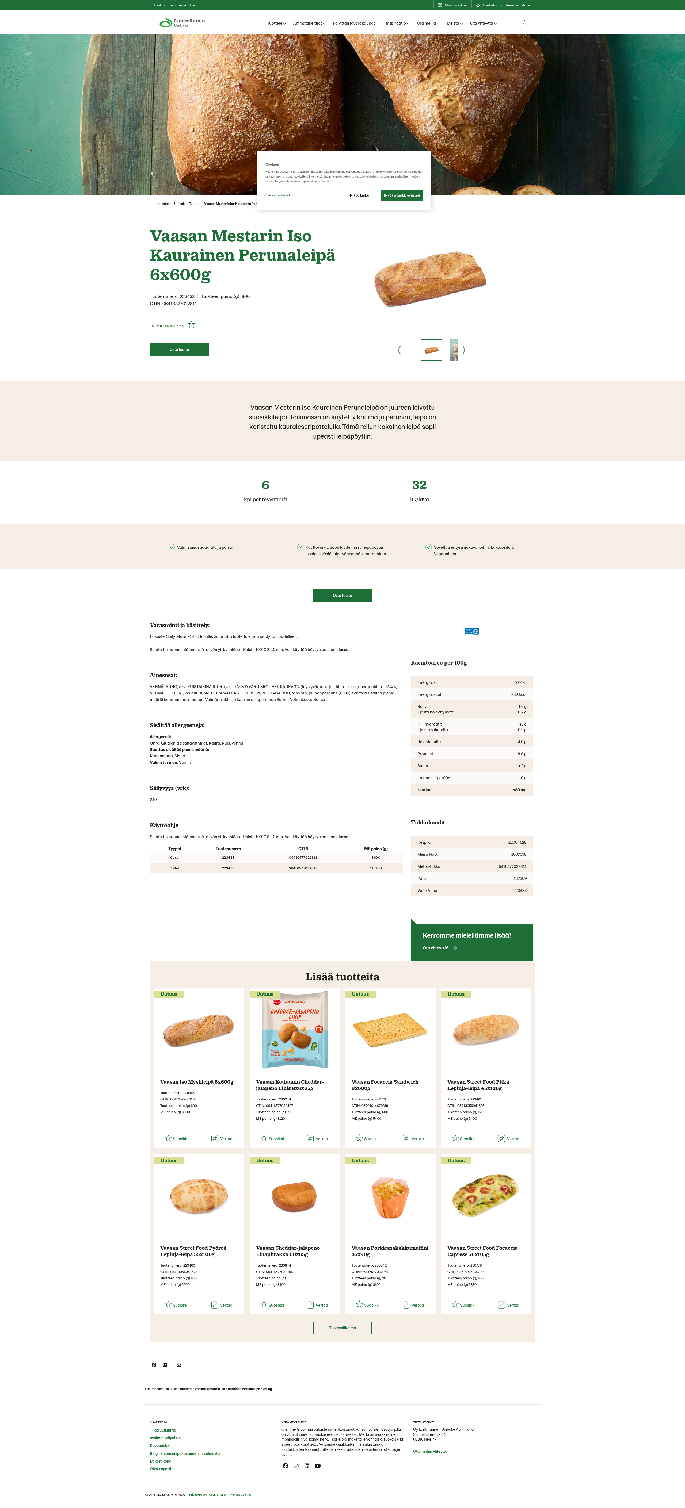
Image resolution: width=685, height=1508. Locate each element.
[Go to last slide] (399, 350)
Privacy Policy (198, 1494)
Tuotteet (274, 22)
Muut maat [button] (453, 5)
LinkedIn (307, 1466)
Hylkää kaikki (359, 195)
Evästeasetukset (277, 195)
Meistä (453, 22)
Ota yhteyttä (481, 22)
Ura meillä (426, 22)
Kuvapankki (160, 1445)
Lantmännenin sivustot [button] (172, 5)
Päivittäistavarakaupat (354, 22)
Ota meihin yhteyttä (430, 1451)
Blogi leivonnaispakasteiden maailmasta (185, 1453)
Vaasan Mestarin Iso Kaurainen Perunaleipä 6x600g (242, 203)
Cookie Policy (217, 1494)
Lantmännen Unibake (171, 203)
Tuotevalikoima (342, 1327)
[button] (431, 350)
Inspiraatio (396, 22)
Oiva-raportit (161, 1468)
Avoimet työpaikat (165, 1437)
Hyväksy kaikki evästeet (402, 195)
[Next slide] (464, 350)
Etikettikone (160, 1461)
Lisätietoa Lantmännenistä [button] (504, 5)
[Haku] (525, 23)
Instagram (296, 1466)
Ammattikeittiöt (307, 22)
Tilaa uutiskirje (163, 1430)
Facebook (285, 1466)
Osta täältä (179, 349)
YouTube (318, 1466)
